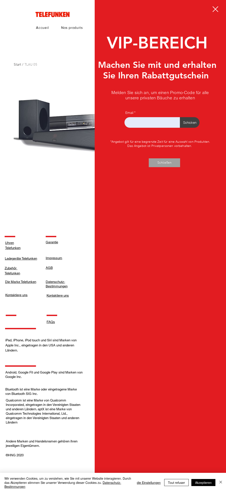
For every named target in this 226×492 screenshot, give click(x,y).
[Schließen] (220, 482)
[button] (215, 9)
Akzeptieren (203, 482)
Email (129, 112)
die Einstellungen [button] (149, 482)
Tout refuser (176, 482)
